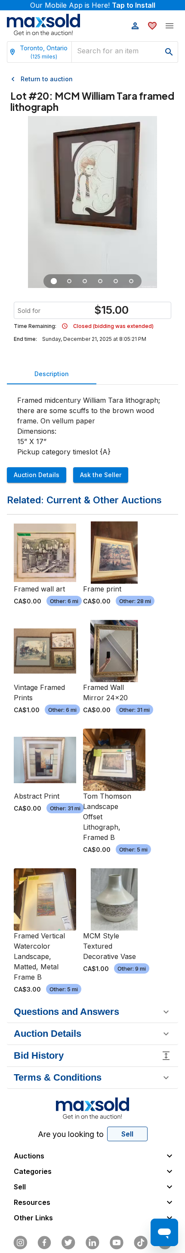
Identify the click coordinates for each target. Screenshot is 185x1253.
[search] (169, 52)
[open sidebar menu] (169, 26)
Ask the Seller (100, 474)
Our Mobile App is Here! (92, 5)
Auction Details (36, 474)
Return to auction (47, 79)
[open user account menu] (135, 26)
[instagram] (20, 1242)
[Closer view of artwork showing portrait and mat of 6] (69, 281)
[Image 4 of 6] (100, 281)
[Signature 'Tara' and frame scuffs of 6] (85, 281)
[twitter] (68, 1242)
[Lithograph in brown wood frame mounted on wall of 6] (54, 281)
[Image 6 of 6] (131, 281)
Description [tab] (51, 373)
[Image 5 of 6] (116, 281)
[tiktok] (140, 1242)
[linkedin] (92, 1242)
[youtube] (116, 1242)
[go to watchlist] (152, 26)
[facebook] (44, 1242)
